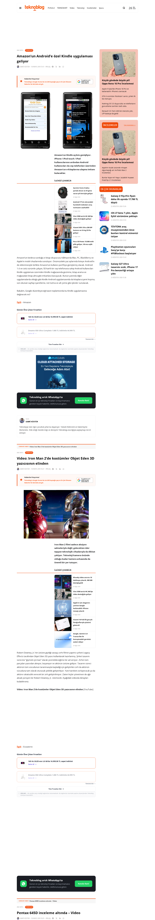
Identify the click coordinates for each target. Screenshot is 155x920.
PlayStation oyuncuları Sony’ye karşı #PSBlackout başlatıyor (123, 250)
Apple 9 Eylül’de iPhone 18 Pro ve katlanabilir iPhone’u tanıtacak (115, 90)
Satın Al (31, 320)
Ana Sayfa (20, 50)
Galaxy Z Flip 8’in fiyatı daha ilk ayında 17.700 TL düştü (124, 199)
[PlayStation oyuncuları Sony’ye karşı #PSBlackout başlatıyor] (104, 250)
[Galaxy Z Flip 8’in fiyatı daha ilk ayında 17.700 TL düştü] (104, 199)
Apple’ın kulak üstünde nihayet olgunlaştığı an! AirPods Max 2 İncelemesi (114, 170)
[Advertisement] (56, 817)
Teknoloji (29, 50)
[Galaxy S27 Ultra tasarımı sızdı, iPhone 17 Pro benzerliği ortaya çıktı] (104, 267)
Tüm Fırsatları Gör (55, 344)
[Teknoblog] (34, 8)
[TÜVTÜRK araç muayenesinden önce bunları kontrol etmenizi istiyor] (104, 230)
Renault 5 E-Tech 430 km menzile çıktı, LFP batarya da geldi (117, 112)
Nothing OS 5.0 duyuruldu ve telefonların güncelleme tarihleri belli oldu (119, 104)
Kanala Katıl (83, 400)
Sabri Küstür (25, 67)
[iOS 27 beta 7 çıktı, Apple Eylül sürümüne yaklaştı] (104, 216)
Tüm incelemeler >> (130, 125)
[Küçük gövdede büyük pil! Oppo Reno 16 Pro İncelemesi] (119, 64)
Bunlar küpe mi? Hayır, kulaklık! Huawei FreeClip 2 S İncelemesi (118, 178)
